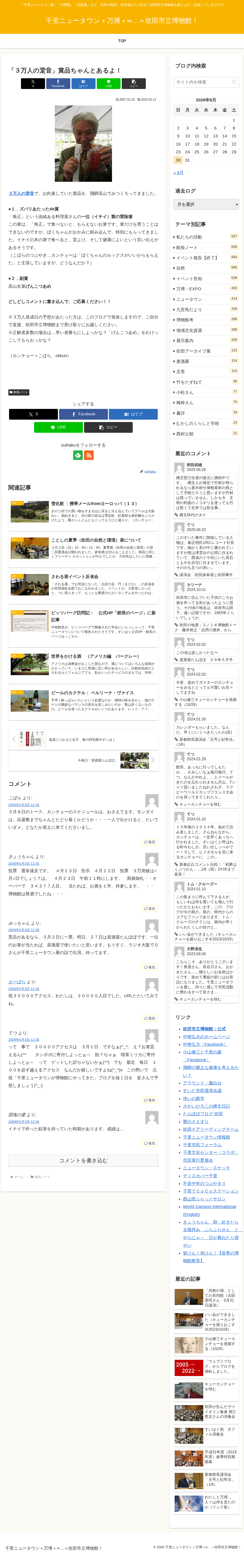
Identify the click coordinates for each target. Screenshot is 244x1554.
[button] (134, 83)
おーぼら (16, 982)
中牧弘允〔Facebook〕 (205, 1044)
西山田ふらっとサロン (204, 1199)
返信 (151, 842)
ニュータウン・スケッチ (206, 1168)
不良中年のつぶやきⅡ (204, 1183)
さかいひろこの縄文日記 (206, 1106)
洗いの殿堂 (193, 1098)
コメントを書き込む (83, 1160)
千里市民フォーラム (202, 1144)
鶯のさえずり (196, 1121)
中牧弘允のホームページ (206, 1036)
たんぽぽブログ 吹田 (203, 1113)
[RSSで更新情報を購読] (89, 455)
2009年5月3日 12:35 (23, 805)
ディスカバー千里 (200, 1175)
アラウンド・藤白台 (202, 1083)
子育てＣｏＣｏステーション (211, 1191)
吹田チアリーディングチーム (211, 1129)
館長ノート (21, 392)
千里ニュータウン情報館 (206, 1137)
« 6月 (178, 172)
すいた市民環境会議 (202, 1090)
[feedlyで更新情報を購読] (78, 455)
